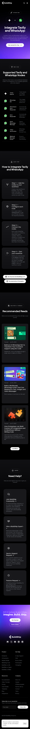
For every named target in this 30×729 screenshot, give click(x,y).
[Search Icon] (24, 3)
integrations (16, 12)
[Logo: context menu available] (7, 3)
